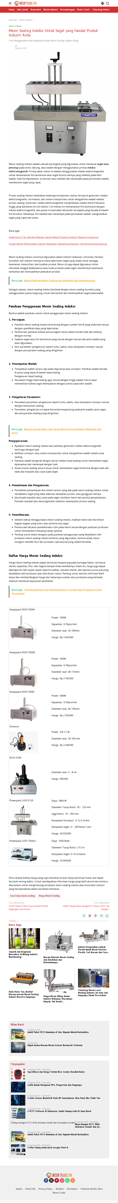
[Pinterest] (56, 1180)
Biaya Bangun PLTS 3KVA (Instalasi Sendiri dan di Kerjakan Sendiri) (87, 1125)
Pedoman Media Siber (92, 1189)
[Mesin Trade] (25, 3)
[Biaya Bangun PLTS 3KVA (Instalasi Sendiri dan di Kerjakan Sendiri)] (43, 1122)
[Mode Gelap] (102, 3)
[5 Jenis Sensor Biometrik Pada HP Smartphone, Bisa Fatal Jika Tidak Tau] (18, 1100)
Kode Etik (30, 1189)
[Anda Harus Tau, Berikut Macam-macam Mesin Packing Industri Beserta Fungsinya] (24, 979)
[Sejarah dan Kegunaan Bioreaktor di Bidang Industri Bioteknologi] (24, 938)
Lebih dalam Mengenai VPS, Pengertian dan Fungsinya (54, 1085)
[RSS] (72, 1180)
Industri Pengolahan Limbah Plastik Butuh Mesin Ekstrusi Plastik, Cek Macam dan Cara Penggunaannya (92, 950)
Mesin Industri (15, 26)
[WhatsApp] (67, 1180)
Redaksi (60, 1189)
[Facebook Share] (84, 916)
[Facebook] (46, 1180)
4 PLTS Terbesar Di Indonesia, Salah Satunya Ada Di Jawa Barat (59, 1111)
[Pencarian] (107, 3)
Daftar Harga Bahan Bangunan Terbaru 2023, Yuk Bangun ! (86, 905)
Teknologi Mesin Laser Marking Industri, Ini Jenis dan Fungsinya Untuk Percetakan (93, 993)
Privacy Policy (46, 1189)
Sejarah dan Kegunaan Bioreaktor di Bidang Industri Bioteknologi (23, 954)
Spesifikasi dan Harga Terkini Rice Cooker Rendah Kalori (56, 1072)
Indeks (19, 1189)
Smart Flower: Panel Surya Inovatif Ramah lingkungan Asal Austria (28, 905)
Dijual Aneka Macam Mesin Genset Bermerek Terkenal (54, 1045)
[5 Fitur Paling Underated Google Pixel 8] (18, 1149)
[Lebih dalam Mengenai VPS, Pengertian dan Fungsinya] (18, 1087)
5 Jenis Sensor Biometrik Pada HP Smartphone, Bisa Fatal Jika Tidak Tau (63, 1098)
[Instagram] (62, 1180)
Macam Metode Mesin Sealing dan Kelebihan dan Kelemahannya (58, 960)
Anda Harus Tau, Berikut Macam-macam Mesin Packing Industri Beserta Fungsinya (53, 237)
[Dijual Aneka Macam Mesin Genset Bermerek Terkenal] (18, 1047)
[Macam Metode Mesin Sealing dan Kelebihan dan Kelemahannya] (59, 941)
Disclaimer (72, 1189)
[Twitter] (51, 1180)
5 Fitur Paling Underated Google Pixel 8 (47, 1147)
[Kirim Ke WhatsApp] (107, 916)
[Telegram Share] (101, 916)
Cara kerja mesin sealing (22, 896)
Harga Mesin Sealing (49, 896)
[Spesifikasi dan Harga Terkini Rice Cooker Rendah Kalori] (18, 1074)
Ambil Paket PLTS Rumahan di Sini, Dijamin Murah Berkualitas (58, 1032)
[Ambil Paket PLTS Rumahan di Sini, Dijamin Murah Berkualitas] (18, 1034)
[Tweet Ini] (90, 916)
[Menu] (11, 3)
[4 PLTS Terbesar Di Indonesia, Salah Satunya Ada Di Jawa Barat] (18, 1113)
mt (16, 46)
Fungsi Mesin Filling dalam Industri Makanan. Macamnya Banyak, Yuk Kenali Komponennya (58, 243)
